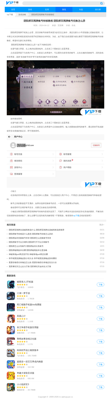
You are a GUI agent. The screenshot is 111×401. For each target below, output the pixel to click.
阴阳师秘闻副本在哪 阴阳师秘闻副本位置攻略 (28, 250)
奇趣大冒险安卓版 (55, 375)
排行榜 (98, 9)
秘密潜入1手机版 (55, 284)
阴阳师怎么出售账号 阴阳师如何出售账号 (26, 246)
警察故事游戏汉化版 (55, 341)
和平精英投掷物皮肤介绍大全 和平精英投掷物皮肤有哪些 (33, 258)
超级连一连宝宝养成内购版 (55, 364)
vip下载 (10, 14)
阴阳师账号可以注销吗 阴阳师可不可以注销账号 (29, 242)
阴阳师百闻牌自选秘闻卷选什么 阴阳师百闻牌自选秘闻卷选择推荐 (36, 230)
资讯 (64, 9)
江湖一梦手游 (55, 295)
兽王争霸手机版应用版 (55, 330)
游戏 (30, 9)
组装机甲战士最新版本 (55, 353)
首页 (13, 9)
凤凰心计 (55, 318)
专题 (81, 9)
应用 (47, 9)
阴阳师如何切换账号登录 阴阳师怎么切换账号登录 (30, 238)
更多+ (101, 225)
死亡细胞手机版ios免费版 (55, 307)
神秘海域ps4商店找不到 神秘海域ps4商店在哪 (28, 254)
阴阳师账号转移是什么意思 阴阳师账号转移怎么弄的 (31, 234)
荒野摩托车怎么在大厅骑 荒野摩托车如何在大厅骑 (30, 266)
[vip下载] (14, 3)
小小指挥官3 (55, 387)
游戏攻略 (22, 14)
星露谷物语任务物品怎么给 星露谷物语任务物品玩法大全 (33, 262)
